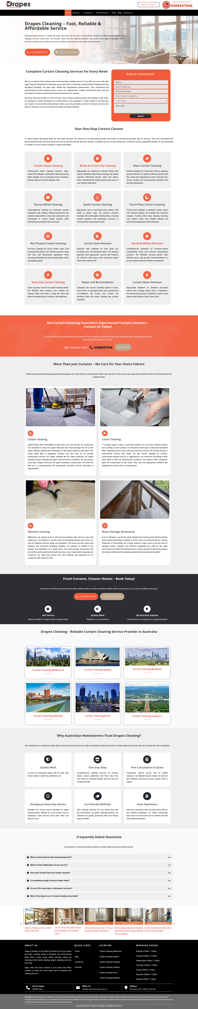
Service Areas (102, 12)
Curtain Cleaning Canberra (147, 716)
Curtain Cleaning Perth (97, 715)
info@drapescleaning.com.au (94, 989)
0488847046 (181, 4)
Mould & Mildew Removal (147, 243)
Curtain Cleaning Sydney (97, 669)
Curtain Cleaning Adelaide (48, 715)
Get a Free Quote (68, 52)
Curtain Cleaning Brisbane (147, 669)
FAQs (114, 12)
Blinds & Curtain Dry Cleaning (98, 165)
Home (68, 12)
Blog (119, 12)
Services (75, 12)
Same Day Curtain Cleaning (48, 282)
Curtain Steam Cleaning (48, 165)
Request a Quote (148, 4)
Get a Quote (123, 347)
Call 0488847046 (39, 52)
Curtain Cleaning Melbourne (48, 669)
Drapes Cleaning (98, 1006)
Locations (88, 12)
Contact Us (128, 12)
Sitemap (78, 967)
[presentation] (20, 923)
